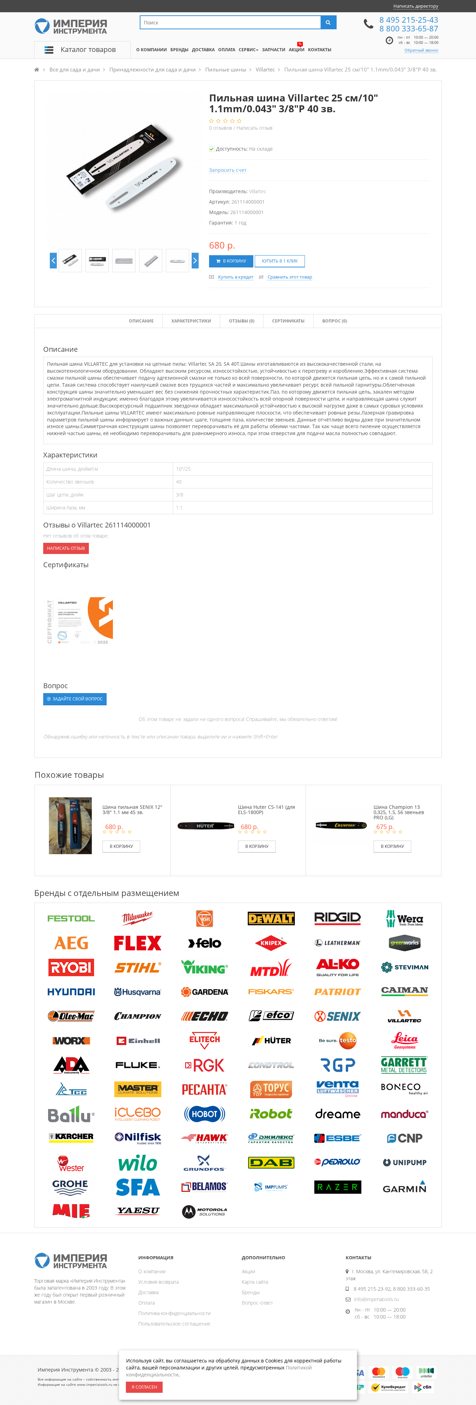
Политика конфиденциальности (174, 1313)
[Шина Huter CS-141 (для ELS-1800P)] (206, 825)
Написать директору (415, 6)
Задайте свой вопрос (77, 699)
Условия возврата (158, 1281)
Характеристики (191, 321)
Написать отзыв (254, 127)
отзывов (221, 127)
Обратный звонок (421, 50)
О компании (152, 1271)
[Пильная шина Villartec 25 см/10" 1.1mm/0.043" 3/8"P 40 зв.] (70, 261)
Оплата (146, 1302)
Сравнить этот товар (290, 277)
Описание (141, 321)
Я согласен (144, 1387)
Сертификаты (288, 321)
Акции (248, 1271)
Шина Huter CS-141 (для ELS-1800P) (266, 809)
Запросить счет (228, 170)
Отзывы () (241, 321)
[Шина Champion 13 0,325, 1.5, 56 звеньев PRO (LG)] (341, 825)
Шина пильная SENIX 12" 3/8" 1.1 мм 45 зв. (132, 809)
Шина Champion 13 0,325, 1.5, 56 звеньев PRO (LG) (399, 812)
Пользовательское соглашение (174, 1323)
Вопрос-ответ (257, 1302)
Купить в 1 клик (280, 261)
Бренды (251, 1292)
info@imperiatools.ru (376, 1299)
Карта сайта (255, 1281)
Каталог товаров (88, 49)
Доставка (148, 1292)
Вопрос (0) (334, 321)
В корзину (234, 261)
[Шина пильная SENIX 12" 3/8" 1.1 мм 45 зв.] (70, 825)
